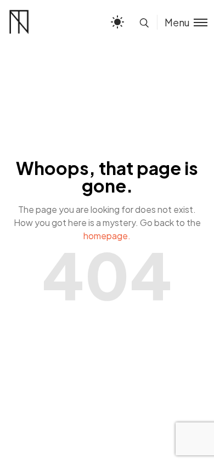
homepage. (107, 235)
